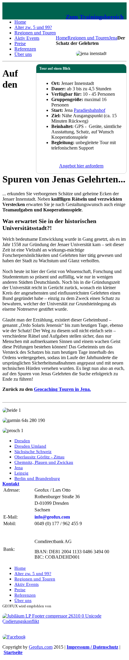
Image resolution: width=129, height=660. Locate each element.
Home (62, 37)
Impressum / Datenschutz (92, 647)
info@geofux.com (52, 516)
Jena (113, 37)
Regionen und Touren (88, 37)
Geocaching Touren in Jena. (62, 389)
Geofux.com (40, 647)
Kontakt (10, 483)
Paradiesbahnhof (89, 110)
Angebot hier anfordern (81, 165)
